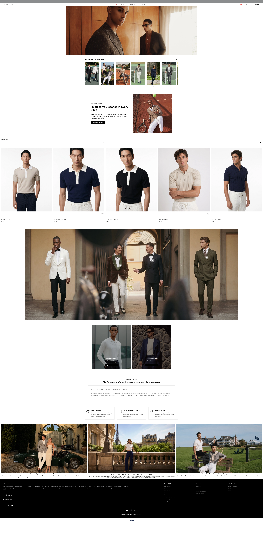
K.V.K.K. (197, 522)
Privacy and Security (200, 517)
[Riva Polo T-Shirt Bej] (184, 203)
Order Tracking (167, 520)
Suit (92, 111)
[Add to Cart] (50, 238)
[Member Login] (253, 4)
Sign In (165, 512)
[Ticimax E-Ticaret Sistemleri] (131, 545)
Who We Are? (199, 510)
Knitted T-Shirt (123, 111)
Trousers (138, 111)
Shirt (107, 111)
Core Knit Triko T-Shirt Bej (6, 243)
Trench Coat (153, 111)
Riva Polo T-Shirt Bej (163, 243)
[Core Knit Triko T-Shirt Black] (131, 203)
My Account (166, 516)
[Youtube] (12, 529)
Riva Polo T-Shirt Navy (216, 243)
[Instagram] (9, 529)
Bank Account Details (232, 510)
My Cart (165, 518)
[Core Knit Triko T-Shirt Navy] (78, 203)
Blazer (169, 111)
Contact (229, 512)
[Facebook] (4, 529)
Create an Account (167, 510)
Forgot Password (167, 514)
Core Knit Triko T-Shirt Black (112, 243)
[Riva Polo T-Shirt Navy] (236, 203)
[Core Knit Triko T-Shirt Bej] (26, 203)
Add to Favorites (50, 166)
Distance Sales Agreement (201, 515)
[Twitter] (6, 529)
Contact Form (166, 525)
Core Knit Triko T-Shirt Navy (60, 243)
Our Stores (230, 514)
